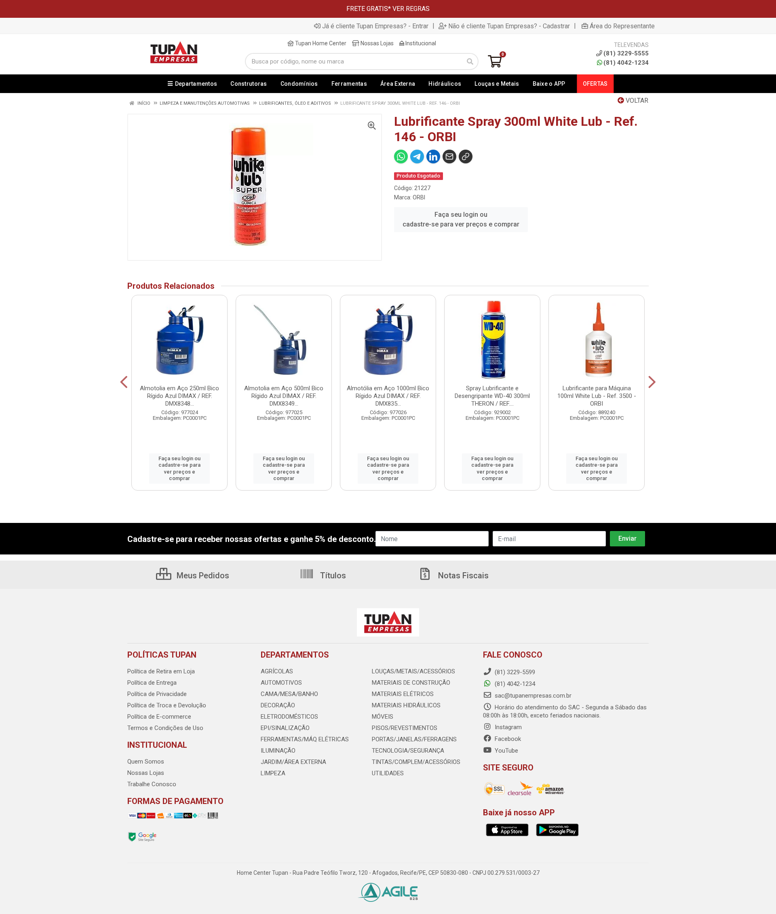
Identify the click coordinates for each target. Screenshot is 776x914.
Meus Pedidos (202, 575)
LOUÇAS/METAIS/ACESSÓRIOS (413, 671)
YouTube (505, 750)
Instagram (507, 727)
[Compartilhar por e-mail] (449, 156)
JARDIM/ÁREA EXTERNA (293, 762)
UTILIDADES (388, 773)
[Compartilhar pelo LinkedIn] (433, 156)
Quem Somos (145, 761)
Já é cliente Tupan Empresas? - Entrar (375, 26)
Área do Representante (622, 26)
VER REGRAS (411, 9)
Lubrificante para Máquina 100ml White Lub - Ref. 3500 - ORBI (596, 396)
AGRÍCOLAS (277, 671)
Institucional (420, 43)
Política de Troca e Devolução (166, 705)
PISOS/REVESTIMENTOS (404, 728)
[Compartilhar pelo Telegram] (417, 156)
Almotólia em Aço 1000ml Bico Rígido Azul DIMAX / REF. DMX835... (388, 396)
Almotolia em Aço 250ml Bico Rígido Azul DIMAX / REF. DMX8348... (179, 396)
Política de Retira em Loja (161, 671)
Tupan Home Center (320, 43)
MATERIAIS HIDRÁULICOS (406, 705)
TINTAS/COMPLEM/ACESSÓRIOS (416, 762)
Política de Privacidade (157, 694)
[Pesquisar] (470, 61)
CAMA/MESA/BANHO (289, 694)
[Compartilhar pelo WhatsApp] (401, 156)
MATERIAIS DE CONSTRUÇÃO (411, 682)
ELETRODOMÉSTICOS (289, 716)
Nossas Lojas (376, 43)
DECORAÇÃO (278, 705)
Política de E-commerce (159, 716)
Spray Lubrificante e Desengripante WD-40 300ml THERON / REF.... (492, 396)
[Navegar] (124, 382)
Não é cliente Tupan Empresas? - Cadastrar (509, 26)
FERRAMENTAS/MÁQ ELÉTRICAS (305, 739)
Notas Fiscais (462, 575)
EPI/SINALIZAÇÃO (285, 728)
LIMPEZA (273, 773)
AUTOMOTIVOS (281, 682)
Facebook (507, 739)
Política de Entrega (152, 682)
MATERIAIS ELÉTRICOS (403, 694)
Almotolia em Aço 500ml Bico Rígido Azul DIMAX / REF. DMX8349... (283, 396)
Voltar (636, 100)
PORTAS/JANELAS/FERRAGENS (414, 739)
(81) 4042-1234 (626, 62)
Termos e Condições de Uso (165, 728)
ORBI (419, 197)
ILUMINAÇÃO (278, 750)
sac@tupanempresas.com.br (532, 695)
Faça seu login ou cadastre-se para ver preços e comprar (461, 219)
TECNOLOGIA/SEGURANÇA (408, 750)
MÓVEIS (382, 716)
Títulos (332, 575)
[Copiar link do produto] (465, 156)
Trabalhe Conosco (151, 784)
